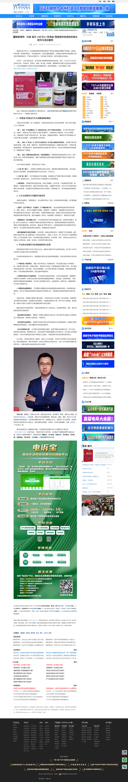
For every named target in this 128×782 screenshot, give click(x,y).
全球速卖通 (89, 113)
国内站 (41, 728)
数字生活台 (34, 742)
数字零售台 (34, 739)
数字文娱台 (26, 746)
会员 (67, 606)
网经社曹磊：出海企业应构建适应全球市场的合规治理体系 (98, 240)
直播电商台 (26, 735)
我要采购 (111, 259)
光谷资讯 (47, 737)
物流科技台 (34, 735)
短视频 (56, 734)
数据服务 (64, 734)
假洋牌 (33, 633)
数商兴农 (84, 734)
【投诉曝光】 (17, 650)
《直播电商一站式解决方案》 (54, 667)
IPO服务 (57, 748)
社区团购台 (26, 730)
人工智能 (84, 741)
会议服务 (71, 732)
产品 (99, 1)
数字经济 (84, 728)
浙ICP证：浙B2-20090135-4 (46, 774)
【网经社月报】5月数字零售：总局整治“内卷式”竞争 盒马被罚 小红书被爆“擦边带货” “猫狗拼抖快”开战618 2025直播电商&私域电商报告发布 (98, 386)
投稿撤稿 (108, 730)
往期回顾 (112, 29)
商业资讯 (47, 728)
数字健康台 (34, 733)
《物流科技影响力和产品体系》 (55, 673)
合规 (28, 417)
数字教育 (84, 739)
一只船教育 (107, 113)
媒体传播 (36, 608)
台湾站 (41, 748)
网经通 (56, 739)
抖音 (37, 633)
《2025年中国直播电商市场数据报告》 (57, 699)
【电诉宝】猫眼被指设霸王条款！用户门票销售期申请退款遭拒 (65, 652)
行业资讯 (47, 735)
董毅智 (23, 633)
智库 (20, 113)
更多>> (111, 121)
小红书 (45, 633)
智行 (105, 117)
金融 (21, 417)
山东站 (41, 739)
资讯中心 (19, 16)
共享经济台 (26, 739)
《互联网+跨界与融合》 (88, 472)
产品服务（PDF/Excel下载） (64, 722)
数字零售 (89, 728)
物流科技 (89, 737)
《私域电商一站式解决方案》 (54, 665)
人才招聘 (108, 735)
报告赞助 (64, 728)
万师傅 (106, 115)
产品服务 (108, 737)
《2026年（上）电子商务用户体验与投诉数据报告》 (61, 691)
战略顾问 (64, 741)
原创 (50, 633)
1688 (87, 117)
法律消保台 (34, 737)
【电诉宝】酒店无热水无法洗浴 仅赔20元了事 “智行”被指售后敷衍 (65, 658)
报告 (95, 32)
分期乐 (106, 104)
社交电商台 (34, 728)
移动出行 (84, 737)
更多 (111, 41)
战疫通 (14, 741)
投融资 (70, 737)
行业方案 (15, 662)
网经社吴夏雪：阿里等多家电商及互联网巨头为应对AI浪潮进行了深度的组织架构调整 (98, 251)
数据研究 (57, 16)
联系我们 (108, 726)
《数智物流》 (85, 488)
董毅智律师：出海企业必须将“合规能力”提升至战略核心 (30, 639)
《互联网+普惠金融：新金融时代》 (90, 476)
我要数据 (111, 203)
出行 (101, 294)
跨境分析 (93, 378)
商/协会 (96, 732)
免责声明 (108, 733)
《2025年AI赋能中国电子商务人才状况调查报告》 (28, 697)
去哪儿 (88, 104)
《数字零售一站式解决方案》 (22, 665)
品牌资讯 (47, 726)
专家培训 (64, 737)
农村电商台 (34, 730)
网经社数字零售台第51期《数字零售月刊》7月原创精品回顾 (98, 302)
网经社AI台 (26, 748)
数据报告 (88, 122)
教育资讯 (47, 730)
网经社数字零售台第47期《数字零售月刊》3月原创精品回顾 (98, 313)
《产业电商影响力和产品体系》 (55, 679)
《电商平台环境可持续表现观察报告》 (25, 688)
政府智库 (64, 739)
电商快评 (57, 728)
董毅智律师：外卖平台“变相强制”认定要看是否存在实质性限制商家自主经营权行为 (39, 645)
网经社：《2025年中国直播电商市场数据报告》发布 (98, 389)
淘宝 (105, 97)
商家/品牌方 (97, 741)
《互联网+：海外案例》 (88, 480)
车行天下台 (26, 751)
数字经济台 (26, 742)
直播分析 (85, 378)
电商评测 (57, 730)
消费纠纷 (54, 429)
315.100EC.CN (20, 432)
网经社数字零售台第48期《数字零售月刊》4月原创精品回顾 (98, 309)
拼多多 (88, 97)
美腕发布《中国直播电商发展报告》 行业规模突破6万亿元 (98, 382)
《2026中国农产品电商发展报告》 (56, 694)
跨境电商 (89, 730)
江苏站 (41, 744)
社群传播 (57, 737)
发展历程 (108, 728)
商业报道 (47, 742)
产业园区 (96, 737)
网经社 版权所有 (64, 756)
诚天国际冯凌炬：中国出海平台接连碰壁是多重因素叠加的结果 (98, 247)
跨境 (88, 294)
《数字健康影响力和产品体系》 (22, 679)
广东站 (41, 737)
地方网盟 (64, 746)
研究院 (63, 730)
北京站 (41, 730)
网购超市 (15, 738)
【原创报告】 (17, 685)
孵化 (69, 606)
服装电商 (89, 732)
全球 (73, 417)
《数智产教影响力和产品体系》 (22, 682)
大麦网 (106, 111)
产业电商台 (34, 726)
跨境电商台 (26, 726)
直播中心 (83, 16)
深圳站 (41, 746)
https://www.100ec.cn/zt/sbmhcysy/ (25, 68)
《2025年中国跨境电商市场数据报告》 (57, 697)
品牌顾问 (71, 739)
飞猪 (105, 102)
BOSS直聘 (89, 111)
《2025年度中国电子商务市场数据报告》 (25, 694)
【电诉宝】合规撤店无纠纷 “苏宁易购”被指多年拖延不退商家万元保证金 (35, 655)
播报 (113, 1)
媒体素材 (108, 739)
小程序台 (33, 746)
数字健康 (89, 739)
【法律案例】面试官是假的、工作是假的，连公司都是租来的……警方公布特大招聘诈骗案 (98, 188)
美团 (87, 106)
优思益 (28, 633)
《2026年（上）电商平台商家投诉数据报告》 (27, 691)
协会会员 (71, 730)
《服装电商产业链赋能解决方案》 (23, 670)
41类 (49, 778)
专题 (104, 1)
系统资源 (109, 16)
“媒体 (59, 606)
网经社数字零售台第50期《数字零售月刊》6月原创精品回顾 (98, 298)
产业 (92, 294)
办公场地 (71, 734)
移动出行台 (26, 733)
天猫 (105, 108)
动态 (89, 32)
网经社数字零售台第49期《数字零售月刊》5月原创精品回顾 (98, 306)
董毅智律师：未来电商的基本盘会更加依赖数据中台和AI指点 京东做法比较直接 (38, 642)
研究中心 (15, 727)
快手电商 (106, 106)
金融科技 (96, 743)
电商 (90, 30)
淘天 (41, 633)
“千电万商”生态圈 (53, 611)
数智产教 (96, 734)
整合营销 (57, 743)
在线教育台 (26, 728)
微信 (87, 115)
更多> (75, 650)
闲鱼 (87, 102)
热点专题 (88, 41)
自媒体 (56, 732)
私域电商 (84, 732)
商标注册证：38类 (43, 778)
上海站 (41, 733)
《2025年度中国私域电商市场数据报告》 (25, 699)
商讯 (46, 744)
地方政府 (96, 728)
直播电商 (84, 730)
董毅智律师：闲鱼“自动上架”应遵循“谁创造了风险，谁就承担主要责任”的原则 (70, 645)
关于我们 (109, 722)
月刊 (94, 30)
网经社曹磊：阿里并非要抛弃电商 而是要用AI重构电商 (98, 255)
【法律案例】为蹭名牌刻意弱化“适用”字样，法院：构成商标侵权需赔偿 (98, 199)
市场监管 (96, 730)
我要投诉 (44, 16)
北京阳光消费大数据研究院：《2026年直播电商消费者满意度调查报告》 (98, 393)
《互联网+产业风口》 (87, 468)
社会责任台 (34, 748)
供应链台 (33, 744)
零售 (83, 294)
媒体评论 (29, 30)
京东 (105, 99)
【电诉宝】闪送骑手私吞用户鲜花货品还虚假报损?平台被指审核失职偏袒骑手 (37, 652)
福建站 (41, 742)
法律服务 (96, 746)
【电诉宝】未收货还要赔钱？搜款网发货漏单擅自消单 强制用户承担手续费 (68, 655)
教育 (96, 294)
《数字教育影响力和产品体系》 (22, 673)
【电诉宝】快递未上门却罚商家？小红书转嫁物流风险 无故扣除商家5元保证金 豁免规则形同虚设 (43, 658)
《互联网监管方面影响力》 (21, 676)
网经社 (14, 725)
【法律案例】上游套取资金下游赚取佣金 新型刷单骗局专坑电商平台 (98, 195)
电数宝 (86, 203)
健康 (109, 294)
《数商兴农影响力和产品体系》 (55, 676)
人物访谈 (57, 746)
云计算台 (26, 744)
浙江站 (41, 735)
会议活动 (88, 328)
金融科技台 (26, 737)
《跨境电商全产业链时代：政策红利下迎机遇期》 (94, 465)
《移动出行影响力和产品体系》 (55, 670)
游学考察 (64, 732)
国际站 (41, 726)
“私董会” (71, 728)
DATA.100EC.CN (33, 620)
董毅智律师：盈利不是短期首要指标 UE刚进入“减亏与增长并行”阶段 (67, 639)
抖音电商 (89, 99)
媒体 (16, 113)
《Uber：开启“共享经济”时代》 (89, 484)
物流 (105, 294)
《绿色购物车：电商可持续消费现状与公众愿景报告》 (62, 688)
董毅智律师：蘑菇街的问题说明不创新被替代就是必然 (62, 642)
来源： (31, 44)
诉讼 (24, 417)
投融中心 (15, 734)
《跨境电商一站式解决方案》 (22, 667)
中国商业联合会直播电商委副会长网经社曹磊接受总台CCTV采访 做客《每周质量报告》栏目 (98, 397)
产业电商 (89, 734)
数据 (113, 32)
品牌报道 (47, 733)
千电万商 (87, 260)
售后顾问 (64, 743)
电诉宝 (14, 732)
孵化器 (95, 739)
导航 (108, 1)
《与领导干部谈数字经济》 (104, 455)
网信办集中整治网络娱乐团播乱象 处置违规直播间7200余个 (98, 185)
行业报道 (47, 739)
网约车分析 (101, 378)
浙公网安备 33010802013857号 (69, 774)
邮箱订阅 (110, 35)
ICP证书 (56, 774)
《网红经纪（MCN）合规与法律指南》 (91, 492)
